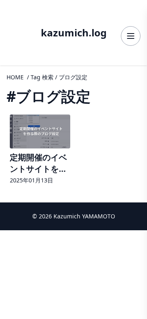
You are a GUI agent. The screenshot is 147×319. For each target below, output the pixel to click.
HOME (15, 77)
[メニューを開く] (130, 36)
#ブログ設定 (49, 96)
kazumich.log (74, 32)
